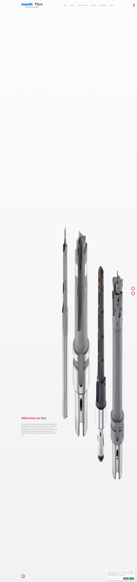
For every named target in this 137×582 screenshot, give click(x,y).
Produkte (72, 5)
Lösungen (93, 5)
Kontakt (112, 5)
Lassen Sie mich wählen (113, 578)
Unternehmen (102, 5)
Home (65, 5)
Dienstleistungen (82, 5)
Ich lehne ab (125, 578)
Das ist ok (132, 578)
